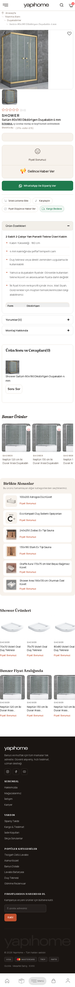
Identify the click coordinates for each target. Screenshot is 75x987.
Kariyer (8, 804)
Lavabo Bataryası (14, 872)
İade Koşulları (11, 832)
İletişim (8, 799)
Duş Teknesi (11, 877)
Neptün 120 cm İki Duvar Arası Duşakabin (15, 461)
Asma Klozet (11, 860)
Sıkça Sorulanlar (13, 838)
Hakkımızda (10, 787)
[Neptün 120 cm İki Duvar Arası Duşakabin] (16, 438)
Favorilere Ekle (28, 428)
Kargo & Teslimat (14, 827)
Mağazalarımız (12, 793)
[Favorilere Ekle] (69, 33)
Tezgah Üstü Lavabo (16, 854)
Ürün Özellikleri (16, 226)
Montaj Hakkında (17, 330)
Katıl (10, 917)
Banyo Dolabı (11, 866)
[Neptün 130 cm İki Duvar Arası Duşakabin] (46, 438)
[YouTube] (24, 771)
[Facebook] (16, 771)
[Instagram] (7, 771)
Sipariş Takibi (11, 821)
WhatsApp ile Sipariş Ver (40, 186)
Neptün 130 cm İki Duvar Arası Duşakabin (46, 461)
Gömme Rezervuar (15, 883)
